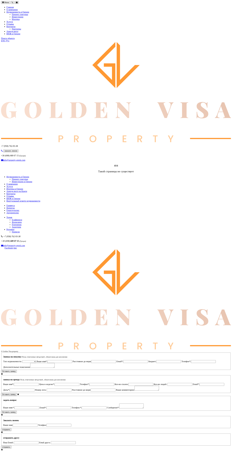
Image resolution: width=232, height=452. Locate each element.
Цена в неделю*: (47, 384)
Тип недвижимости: (12, 361)
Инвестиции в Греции (22, 181)
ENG (3, 41)
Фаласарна (17, 222)
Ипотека (16, 19)
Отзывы (10, 24)
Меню (6, 2)
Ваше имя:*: (8, 407)
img (15, 248)
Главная (10, 7)
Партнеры (16, 29)
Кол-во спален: (121, 384)
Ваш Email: (8, 442)
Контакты (10, 26)
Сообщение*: (113, 407)
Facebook (9, 248)
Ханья (9, 217)
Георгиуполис (12, 210)
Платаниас (17, 224)
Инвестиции (17, 17)
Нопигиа (10, 208)
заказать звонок (10, 151)
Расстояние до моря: (82, 361)
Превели (16, 232)
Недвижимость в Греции (17, 12)
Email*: (120, 361)
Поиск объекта (8, 38)
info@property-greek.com (14, 160)
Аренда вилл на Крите (16, 191)
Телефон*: (186, 361)
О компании (12, 9)
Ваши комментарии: (125, 390)
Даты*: (6, 390)
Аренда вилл (12, 31)
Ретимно (10, 229)
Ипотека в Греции (14, 189)
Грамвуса (10, 205)
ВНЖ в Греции (13, 34)
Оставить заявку (9, 371)
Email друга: (45, 442)
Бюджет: (152, 361)
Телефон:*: (77, 407)
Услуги (9, 22)
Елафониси (17, 220)
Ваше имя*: (42, 361)
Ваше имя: (8, 425)
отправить (6, 430)
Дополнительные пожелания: (16, 367)
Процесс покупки (20, 14)
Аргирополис (12, 213)
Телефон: (42, 425)
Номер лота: (41, 390)
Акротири (16, 227)
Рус (7, 41)
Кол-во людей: (160, 384)
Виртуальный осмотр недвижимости (23, 201)
